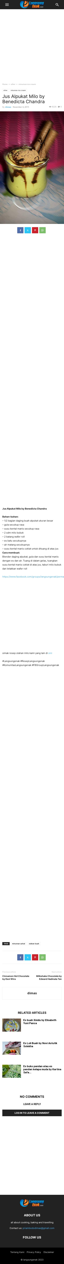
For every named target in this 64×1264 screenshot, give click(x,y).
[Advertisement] (32, 44)
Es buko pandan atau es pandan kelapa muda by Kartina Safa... (42, 1069)
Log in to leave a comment (32, 1112)
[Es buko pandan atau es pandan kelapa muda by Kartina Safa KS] (11, 1071)
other (13, 84)
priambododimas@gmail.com (38, 1228)
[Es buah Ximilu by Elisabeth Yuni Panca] (11, 1025)
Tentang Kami (17, 1252)
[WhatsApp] (42, 230)
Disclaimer (48, 1252)
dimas (8, 107)
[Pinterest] (35, 230)
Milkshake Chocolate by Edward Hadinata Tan (49, 977)
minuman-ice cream (27, 84)
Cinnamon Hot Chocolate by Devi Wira (15, 977)
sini (50, 653)
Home (5, 84)
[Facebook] (20, 230)
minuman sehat (18, 944)
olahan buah (34, 944)
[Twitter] (28, 230)
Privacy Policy (34, 1252)
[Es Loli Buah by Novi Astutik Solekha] (11, 1048)
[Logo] (32, 1205)
